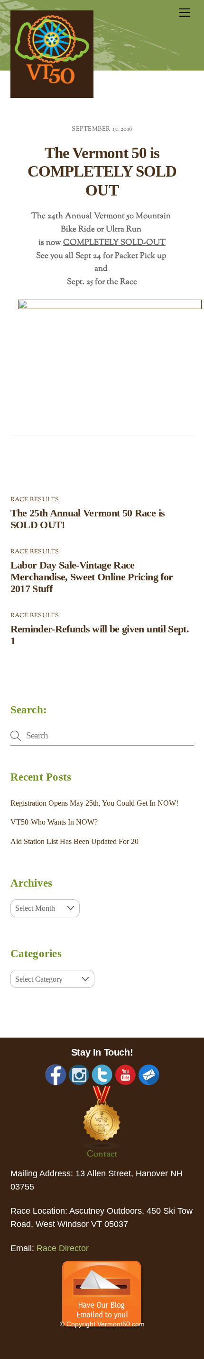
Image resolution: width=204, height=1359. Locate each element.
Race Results (34, 500)
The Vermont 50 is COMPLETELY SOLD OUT (102, 171)
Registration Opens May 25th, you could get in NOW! (94, 803)
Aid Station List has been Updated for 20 (74, 841)
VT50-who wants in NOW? (54, 822)
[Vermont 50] (51, 95)
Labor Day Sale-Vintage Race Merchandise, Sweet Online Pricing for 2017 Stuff (91, 577)
